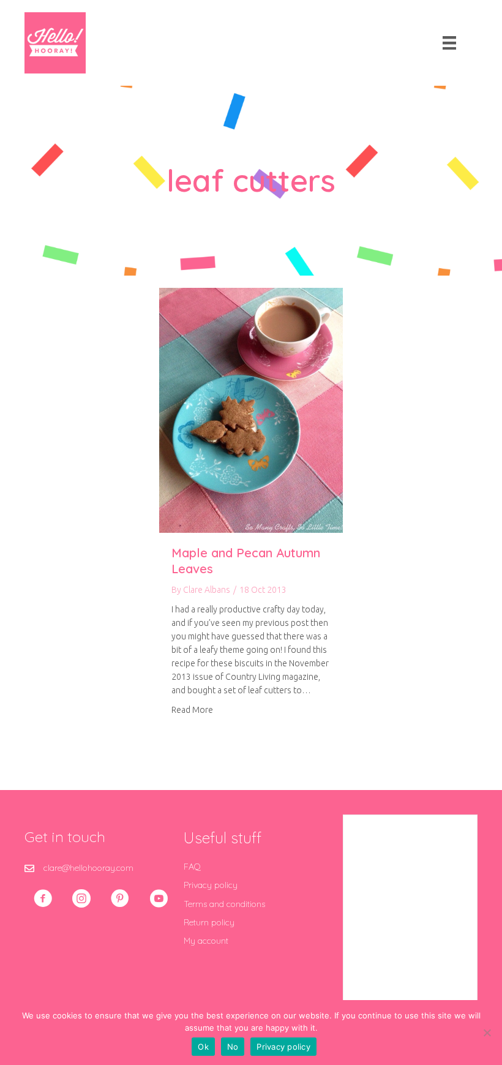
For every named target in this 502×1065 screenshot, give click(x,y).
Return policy (209, 922)
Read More (192, 709)
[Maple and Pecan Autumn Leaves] (251, 409)
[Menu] (449, 43)
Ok (203, 1047)
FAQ (192, 866)
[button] (42, 898)
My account (206, 940)
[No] (487, 1032)
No (233, 1047)
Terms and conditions (224, 903)
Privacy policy (211, 884)
